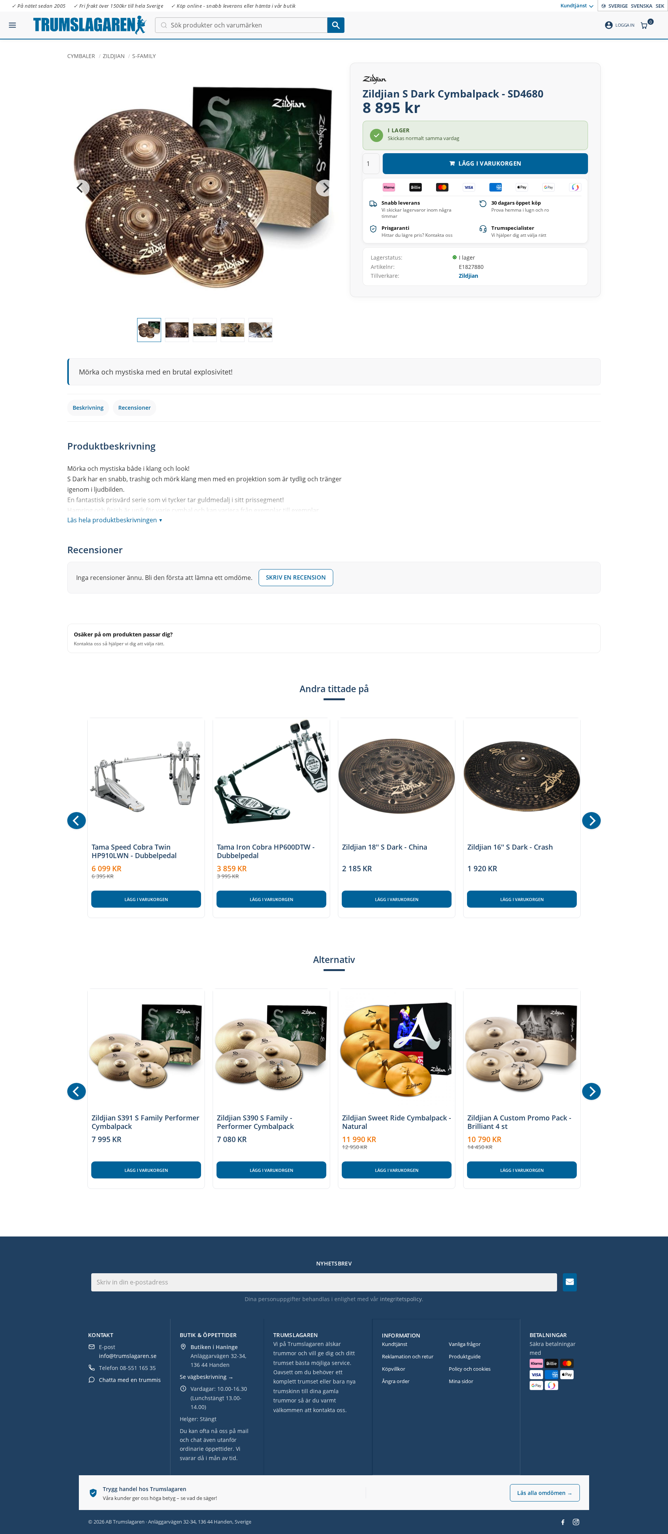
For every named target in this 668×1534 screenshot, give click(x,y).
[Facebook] (563, 1522)
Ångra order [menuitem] (395, 1381)
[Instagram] (576, 1522)
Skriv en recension (296, 577)
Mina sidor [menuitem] (461, 1381)
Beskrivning (88, 407)
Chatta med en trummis (130, 1380)
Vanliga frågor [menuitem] (465, 1344)
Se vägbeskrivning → (206, 1376)
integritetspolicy (401, 1299)
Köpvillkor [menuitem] (393, 1368)
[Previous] (80, 188)
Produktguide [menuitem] (465, 1356)
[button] (12, 22)
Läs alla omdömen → (545, 1492)
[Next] (325, 188)
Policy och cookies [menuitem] (470, 1368)
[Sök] (335, 25)
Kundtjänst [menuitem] (574, 5)
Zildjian (468, 275)
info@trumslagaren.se (128, 1356)
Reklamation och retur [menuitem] (407, 1356)
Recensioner (134, 407)
